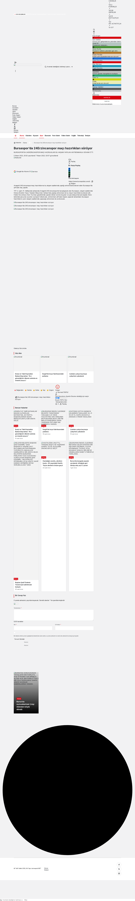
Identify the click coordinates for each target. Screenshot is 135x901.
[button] (93, 32)
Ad (15, 624)
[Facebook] (15, 124)
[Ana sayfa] (15, 135)
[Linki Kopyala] (92, 181)
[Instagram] (15, 128)
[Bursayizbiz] (27, 67)
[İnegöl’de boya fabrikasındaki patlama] (54, 369)
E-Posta (58, 624)
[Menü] (15, 62)
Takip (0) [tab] (106, 101)
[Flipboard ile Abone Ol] (34, 171)
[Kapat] (93, 34)
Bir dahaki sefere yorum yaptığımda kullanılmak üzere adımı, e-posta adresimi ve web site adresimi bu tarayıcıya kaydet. (46, 636)
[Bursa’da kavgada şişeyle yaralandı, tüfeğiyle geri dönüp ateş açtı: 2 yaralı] (81, 516)
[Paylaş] (69, 177)
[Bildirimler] (93, 93)
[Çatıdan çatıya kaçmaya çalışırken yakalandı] (81, 369)
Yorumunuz (18, 608)
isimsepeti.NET (36, 868)
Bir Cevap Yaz (20, 595)
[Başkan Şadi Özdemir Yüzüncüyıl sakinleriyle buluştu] (26, 516)
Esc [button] (26, 900)
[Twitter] (15, 126)
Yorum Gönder (19, 639)
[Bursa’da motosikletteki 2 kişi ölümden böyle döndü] (26, 692)
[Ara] (93, 29)
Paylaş (64, 404)
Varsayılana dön (61, 402)
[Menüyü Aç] (15, 71)
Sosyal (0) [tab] (107, 97)
